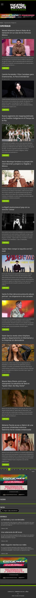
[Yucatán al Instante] (18, 7)
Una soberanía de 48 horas (11, 532)
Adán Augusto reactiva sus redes (13, 545)
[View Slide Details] (13, 485)
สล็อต (27, 591)
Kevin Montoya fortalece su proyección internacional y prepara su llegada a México (17, 164)
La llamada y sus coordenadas (12, 520)
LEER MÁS (5, 68)
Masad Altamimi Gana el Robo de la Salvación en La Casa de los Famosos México (16, 32)
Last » (33, 471)
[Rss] (18, 594)
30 (26, 469)
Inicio (1, 22)
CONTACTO (11, 591)
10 (20, 469)
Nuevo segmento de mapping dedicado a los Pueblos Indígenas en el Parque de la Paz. (18, 118)
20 (23, 469)
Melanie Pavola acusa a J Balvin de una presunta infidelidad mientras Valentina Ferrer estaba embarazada (17, 427)
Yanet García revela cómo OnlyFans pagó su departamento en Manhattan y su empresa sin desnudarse (17, 338)
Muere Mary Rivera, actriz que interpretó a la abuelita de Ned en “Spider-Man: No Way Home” (15, 383)
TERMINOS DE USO (19, 591)
